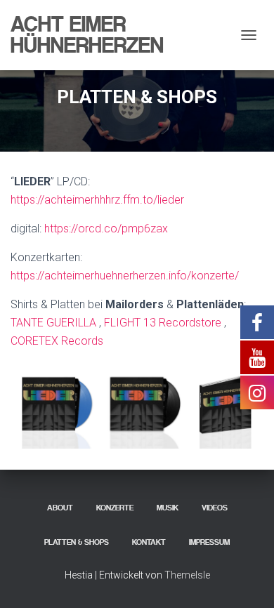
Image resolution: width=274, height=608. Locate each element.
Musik (167, 508)
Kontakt (149, 542)
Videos (215, 508)
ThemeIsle (187, 575)
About (60, 508)
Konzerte (114, 508)
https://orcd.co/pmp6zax (106, 228)
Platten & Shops (76, 542)
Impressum (209, 542)
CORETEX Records (57, 341)
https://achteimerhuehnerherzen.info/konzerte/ (125, 275)
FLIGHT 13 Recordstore (162, 322)
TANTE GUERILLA (53, 322)
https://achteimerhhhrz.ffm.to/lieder (97, 199)
